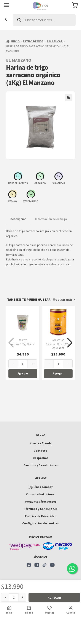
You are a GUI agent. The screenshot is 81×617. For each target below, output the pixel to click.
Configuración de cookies (40, 523)
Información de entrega (51, 219)
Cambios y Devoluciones (41, 465)
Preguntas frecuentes (40, 501)
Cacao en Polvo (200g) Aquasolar (58, 346)
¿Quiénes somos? (40, 487)
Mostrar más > (64, 299)
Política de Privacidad (40, 516)
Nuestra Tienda (41, 443)
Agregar (54, 598)
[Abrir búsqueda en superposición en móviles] (44, 20)
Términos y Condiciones (40, 509)
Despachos (40, 458)
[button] (68, 97)
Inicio (15, 41)
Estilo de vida (33, 41)
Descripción (18, 219)
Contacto (40, 450)
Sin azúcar (55, 41)
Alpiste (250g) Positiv (22, 344)
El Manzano (18, 60)
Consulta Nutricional (40, 494)
